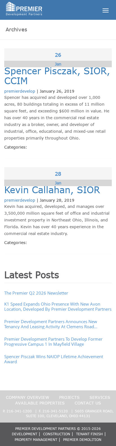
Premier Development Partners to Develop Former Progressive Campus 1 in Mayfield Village (53, 341)
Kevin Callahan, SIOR (52, 189)
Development (24, 434)
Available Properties (40, 403)
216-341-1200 (19, 411)
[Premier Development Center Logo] (24, 7)
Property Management (36, 439)
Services (100, 397)
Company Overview (27, 397)
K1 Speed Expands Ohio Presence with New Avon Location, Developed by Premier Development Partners (57, 306)
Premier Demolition (82, 439)
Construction (56, 434)
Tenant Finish (89, 434)
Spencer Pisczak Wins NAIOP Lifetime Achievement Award (53, 359)
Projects (69, 397)
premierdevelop (19, 91)
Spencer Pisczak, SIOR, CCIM (57, 75)
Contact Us (88, 403)
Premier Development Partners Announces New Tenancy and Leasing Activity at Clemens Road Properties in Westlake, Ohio (50, 324)
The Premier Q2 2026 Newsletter (36, 292)
